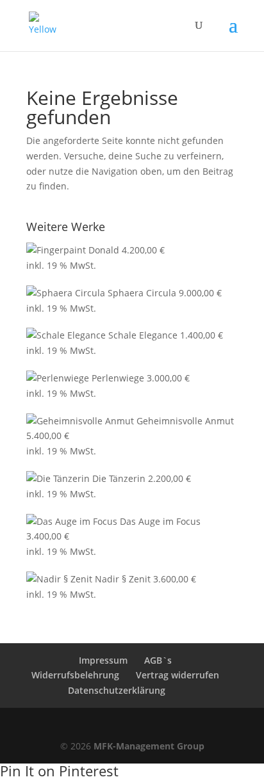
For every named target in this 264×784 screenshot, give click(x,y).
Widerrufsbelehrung (75, 675)
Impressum (103, 660)
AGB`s (158, 660)
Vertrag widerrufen (177, 675)
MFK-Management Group (149, 746)
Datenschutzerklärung (116, 690)
